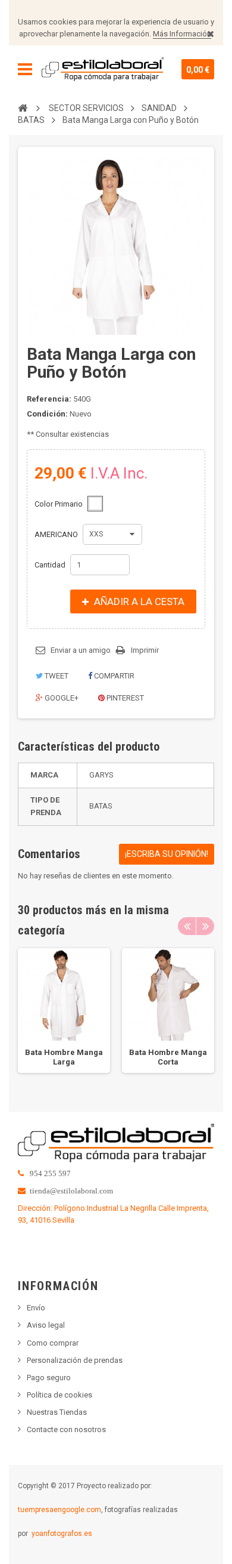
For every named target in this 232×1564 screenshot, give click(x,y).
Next (205, 926)
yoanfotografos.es (62, 1533)
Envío (36, 1307)
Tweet (55, 675)
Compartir (113, 675)
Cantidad (50, 564)
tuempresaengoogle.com (59, 1510)
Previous (187, 926)
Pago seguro (49, 1377)
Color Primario (59, 503)
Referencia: (49, 398)
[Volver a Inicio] (22, 107)
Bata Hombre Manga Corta (168, 1057)
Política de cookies (59, 1394)
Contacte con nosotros (66, 1429)
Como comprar (53, 1342)
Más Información (182, 33)
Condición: (47, 413)
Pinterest (124, 697)
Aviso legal (46, 1325)
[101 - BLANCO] (95, 503)
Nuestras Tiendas (57, 1412)
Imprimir (145, 650)
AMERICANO (57, 534)
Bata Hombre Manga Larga (64, 1057)
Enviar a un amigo (81, 650)
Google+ (61, 697)
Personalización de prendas (75, 1360)
